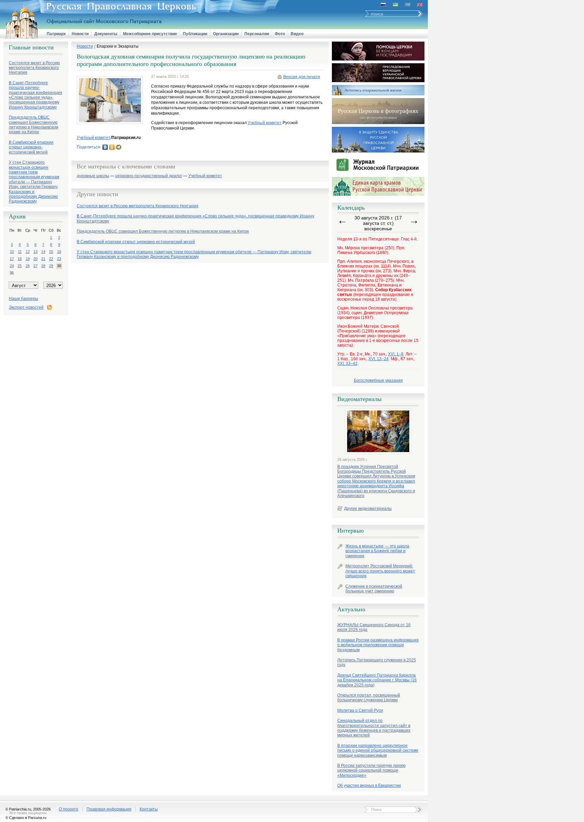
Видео (297, 33)
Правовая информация (109, 809)
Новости (80, 33)
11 (20, 252)
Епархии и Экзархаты (118, 46)
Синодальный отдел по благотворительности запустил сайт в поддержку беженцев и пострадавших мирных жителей (373, 727)
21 (43, 259)
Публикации (195, 33)
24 (12, 266)
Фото (280, 33)
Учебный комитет (265, 122)
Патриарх (56, 33)
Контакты (149, 809)
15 (51, 252)
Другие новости (97, 194)
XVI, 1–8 (396, 354)
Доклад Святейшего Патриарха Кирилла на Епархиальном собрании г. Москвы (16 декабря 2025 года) (377, 680)
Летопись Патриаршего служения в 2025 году (376, 662)
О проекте (68, 809)
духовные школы (93, 176)
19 (28, 259)
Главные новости (31, 47)
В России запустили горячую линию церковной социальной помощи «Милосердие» (371, 770)
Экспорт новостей (26, 307)
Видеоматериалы (359, 399)
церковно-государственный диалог (148, 176)
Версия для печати (301, 76)
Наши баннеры (23, 298)
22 (51, 259)
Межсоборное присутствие (150, 33)
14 (43, 252)
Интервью (350, 530)
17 (12, 259)
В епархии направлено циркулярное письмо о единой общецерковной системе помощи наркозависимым (377, 750)
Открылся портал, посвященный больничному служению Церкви (368, 697)
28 (43, 266)
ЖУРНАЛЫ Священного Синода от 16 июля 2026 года (374, 627)
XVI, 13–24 (378, 358)
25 (20, 266)
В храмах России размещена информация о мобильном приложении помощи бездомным (378, 645)
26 (28, 266)
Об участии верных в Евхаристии (369, 785)
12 (28, 252)
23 (59, 259)
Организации (226, 33)
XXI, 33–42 (347, 363)
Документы (105, 33)
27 (35, 266)
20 (35, 259)
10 (12, 252)
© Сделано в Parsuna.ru (25, 818)
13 (35, 252)
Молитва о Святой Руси (360, 710)
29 (51, 266)
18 (20, 259)
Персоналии (256, 33)
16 (59, 252)
